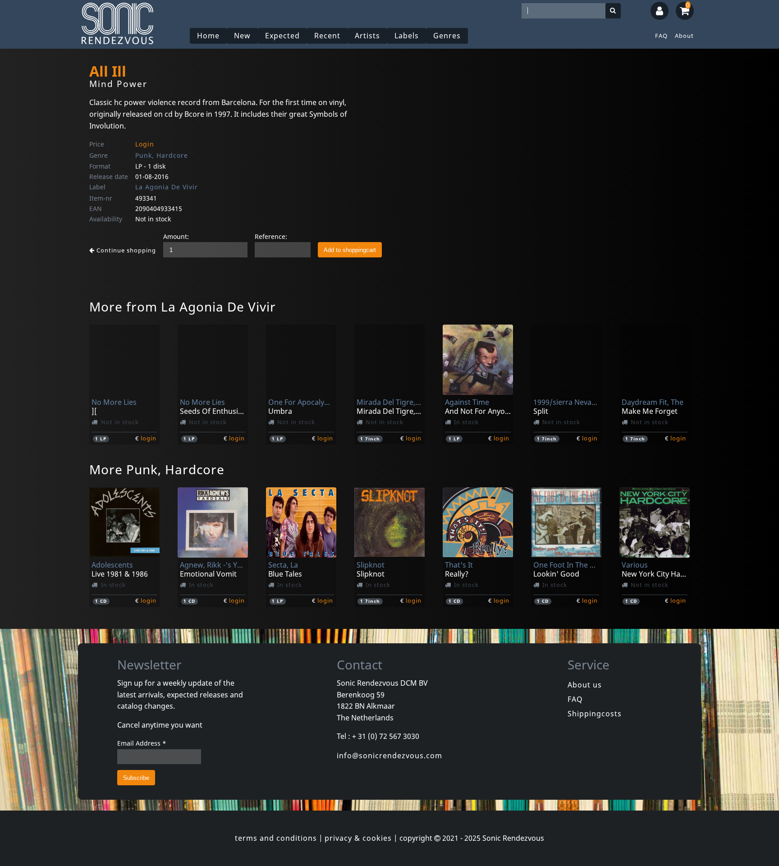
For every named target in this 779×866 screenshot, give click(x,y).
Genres (447, 36)
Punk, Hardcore (161, 155)
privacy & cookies (358, 838)
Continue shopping (125, 250)
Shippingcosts (595, 714)
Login (144, 144)
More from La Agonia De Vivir (182, 306)
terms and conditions (276, 838)
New (242, 36)
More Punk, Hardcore (157, 469)
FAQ (661, 36)
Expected (282, 36)
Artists (367, 36)
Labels (406, 36)
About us (585, 685)
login (148, 438)
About (684, 36)
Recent (327, 36)
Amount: (176, 236)
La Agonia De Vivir (166, 187)
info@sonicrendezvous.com (389, 756)
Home (208, 36)
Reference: (271, 236)
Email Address (141, 743)
